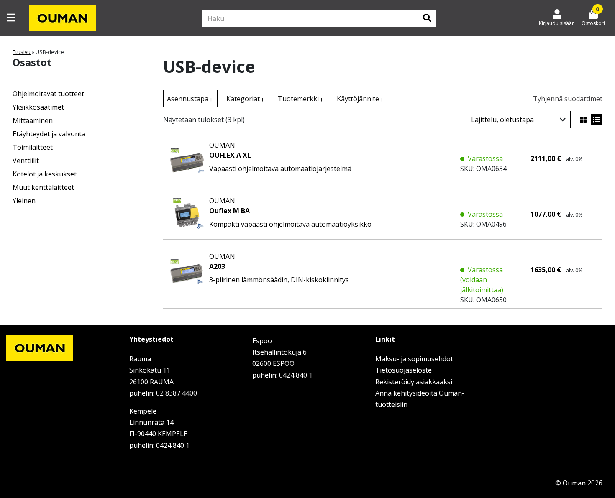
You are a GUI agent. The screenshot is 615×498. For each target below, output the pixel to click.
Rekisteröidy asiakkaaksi (413, 381)
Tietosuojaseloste (403, 370)
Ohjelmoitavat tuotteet (48, 93)
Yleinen (24, 200)
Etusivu (22, 52)
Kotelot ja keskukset (45, 174)
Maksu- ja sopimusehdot (414, 358)
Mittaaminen (33, 120)
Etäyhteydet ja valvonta (49, 133)
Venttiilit (26, 160)
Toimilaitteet (33, 147)
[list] (596, 119)
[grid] (583, 119)
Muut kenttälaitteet (43, 187)
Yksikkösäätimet (38, 107)
